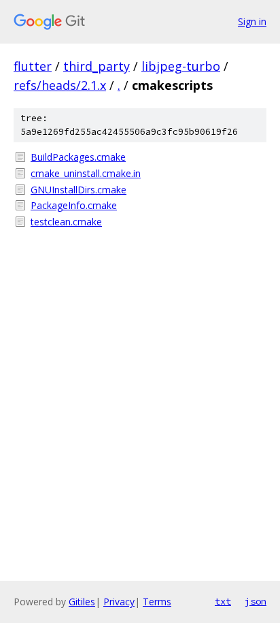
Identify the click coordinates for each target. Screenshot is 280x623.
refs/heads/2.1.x (60, 85)
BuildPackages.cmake (78, 156)
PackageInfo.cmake (74, 205)
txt (223, 601)
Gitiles (82, 601)
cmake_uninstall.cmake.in (86, 173)
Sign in (252, 21)
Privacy (119, 601)
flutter (33, 66)
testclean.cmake (66, 221)
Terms (157, 601)
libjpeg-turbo (180, 66)
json (255, 601)
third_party (96, 66)
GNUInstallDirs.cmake (78, 189)
